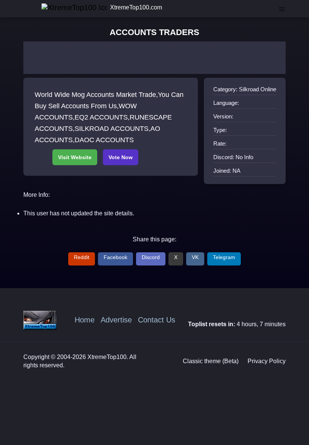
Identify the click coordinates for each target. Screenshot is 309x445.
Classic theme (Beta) (211, 361)
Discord (151, 257)
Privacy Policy (267, 361)
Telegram (224, 257)
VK (195, 257)
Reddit (81, 257)
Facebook (115, 257)
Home (85, 320)
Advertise (116, 320)
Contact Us (156, 320)
